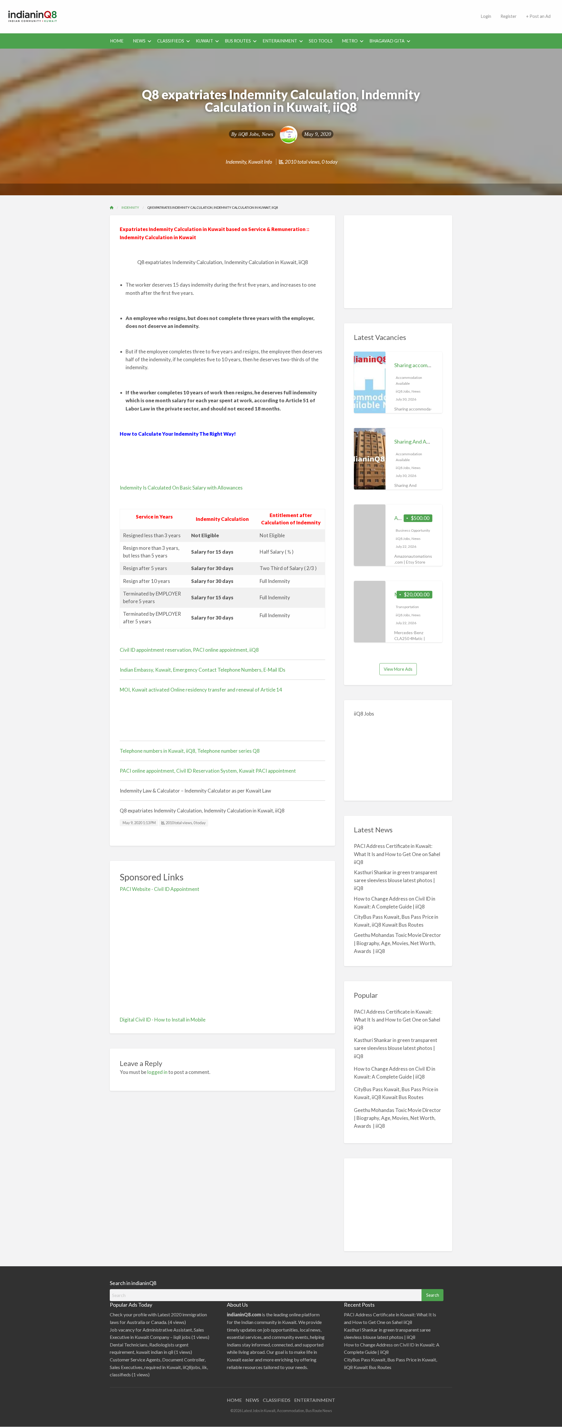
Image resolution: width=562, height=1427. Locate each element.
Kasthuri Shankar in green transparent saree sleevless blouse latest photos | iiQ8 (395, 880)
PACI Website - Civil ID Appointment (159, 889)
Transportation (407, 607)
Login (486, 16)
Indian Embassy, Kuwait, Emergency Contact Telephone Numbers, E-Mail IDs (202, 670)
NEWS (139, 40)
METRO (350, 40)
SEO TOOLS (321, 40)
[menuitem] (486, 16)
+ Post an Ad (538, 16)
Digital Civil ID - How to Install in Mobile (162, 1020)
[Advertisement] (270, 15)
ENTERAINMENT (280, 40)
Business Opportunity (413, 530)
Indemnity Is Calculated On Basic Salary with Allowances (181, 488)
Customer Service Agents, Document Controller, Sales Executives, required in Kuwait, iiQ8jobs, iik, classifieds (159, 1367)
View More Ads (398, 669)
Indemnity (236, 162)
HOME (117, 40)
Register (509, 16)
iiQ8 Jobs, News (255, 134)
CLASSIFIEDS (170, 40)
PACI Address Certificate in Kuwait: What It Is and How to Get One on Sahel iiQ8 (397, 854)
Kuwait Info (260, 162)
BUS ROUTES (238, 40)
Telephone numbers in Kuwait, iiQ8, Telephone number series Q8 (190, 751)
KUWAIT (204, 40)
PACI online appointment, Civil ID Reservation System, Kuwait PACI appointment (208, 771)
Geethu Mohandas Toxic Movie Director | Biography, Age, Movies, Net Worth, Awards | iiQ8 (397, 943)
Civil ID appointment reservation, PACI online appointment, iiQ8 (189, 650)
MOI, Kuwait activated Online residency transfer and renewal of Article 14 (201, 690)
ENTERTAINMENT (314, 1400)
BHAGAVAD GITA (387, 40)
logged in (157, 1072)
